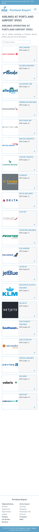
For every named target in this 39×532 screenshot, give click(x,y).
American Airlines (27, 102)
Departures (6, 509)
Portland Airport (20, 10)
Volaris (23, 376)
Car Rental (6, 519)
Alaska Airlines (26, 66)
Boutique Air (25, 120)
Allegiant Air (25, 84)
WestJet (23, 395)
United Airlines (26, 358)
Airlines (4, 514)
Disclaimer (22, 528)
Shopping (23, 509)
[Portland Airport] (5, 9)
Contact (28, 528)
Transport (23, 517)
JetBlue (23, 267)
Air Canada (24, 47)
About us (34, 528)
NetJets (23, 303)
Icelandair (24, 248)
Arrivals (4, 506)
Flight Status (6, 512)
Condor (23, 175)
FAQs (21, 519)
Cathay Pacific (26, 157)
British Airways (26, 139)
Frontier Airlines (27, 230)
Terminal (23, 506)
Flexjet (23, 212)
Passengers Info (25, 512)
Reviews (5, 522)
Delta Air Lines (26, 194)
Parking (4, 517)
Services (23, 514)
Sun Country (25, 340)
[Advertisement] (19, 430)
